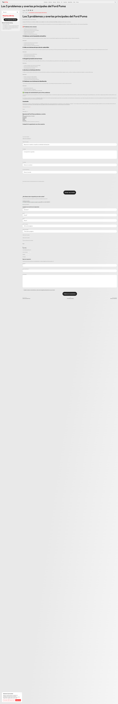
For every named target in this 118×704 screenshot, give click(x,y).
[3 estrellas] (31, 202)
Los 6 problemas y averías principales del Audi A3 (10, 27)
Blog (26, 12)
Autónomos (50, 2)
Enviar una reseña (70, 192)
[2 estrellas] (28, 202)
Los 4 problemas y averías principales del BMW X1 (10, 26)
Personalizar (6, 700)
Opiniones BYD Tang (6, 24)
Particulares (45, 2)
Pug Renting (25, 19)
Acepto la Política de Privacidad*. (28, 240)
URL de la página (25, 224)
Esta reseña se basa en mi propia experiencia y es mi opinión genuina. (33, 181)
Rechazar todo (12, 700)
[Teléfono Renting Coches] (115, 2)
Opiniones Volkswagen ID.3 (7, 28)
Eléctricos (58, 2)
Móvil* (24, 218)
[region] (12, 697)
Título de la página (25, 229)
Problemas (34, 19)
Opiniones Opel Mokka (113, 298)
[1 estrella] (24, 202)
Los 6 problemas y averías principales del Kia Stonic (11, 25)
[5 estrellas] (39, 202)
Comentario (25, 274)
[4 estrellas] (35, 202)
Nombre (24, 263)
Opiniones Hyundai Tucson (26, 298)
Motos (74, 2)
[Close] (21, 692)
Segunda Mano (70, 2)
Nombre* (24, 207)
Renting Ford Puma (26, 106)
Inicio (23, 12)
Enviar (23, 243)
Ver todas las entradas (70, 298)
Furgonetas (65, 2)
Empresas (54, 2)
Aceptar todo (18, 700)
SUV (61, 2)
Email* (24, 213)
